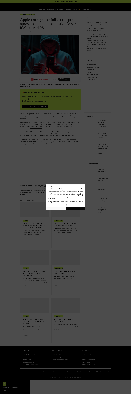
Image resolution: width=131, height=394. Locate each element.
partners (54, 188)
